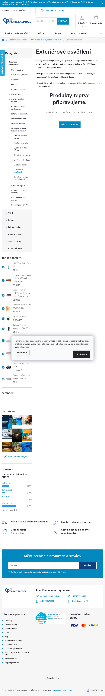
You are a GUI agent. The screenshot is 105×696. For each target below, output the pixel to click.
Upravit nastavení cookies (62, 690)
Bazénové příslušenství (14, 63)
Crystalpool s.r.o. (54, 678)
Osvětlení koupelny (22, 155)
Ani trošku (7, 503)
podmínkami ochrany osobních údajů (50, 572)
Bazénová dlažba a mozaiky (19, 191)
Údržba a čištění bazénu (18, 100)
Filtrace (14, 84)
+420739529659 (79, 596)
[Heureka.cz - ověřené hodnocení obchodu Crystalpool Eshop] (50, 618)
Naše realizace (11, 628)
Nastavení (22, 352)
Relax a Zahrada (15, 234)
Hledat (62, 21)
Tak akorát (7, 489)
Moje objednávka (12, 662)
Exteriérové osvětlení (19, 170)
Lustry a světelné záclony (21, 149)
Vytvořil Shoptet (97, 690)
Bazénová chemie (18, 89)
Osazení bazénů (18, 123)
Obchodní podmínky (13, 648)
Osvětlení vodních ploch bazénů (21, 178)
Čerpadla (15, 79)
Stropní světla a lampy (20, 136)
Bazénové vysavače (19, 74)
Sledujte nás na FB (80, 601)
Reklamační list (11, 658)
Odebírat (88, 565)
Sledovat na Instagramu (19, 456)
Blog (6, 636)
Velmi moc (7, 483)
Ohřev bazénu (17, 70)
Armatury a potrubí (19, 185)
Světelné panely (20, 165)
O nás (7, 632)
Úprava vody (16, 94)
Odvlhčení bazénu (18, 118)
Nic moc (6, 496)
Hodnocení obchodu (13, 640)
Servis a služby (19, 10)
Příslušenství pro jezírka (18, 198)
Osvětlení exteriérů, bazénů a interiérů (19, 129)
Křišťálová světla (21, 143)
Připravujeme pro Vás (20, 205)
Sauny (11, 220)
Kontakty (5, 10)
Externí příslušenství (19, 114)
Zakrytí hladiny (14, 227)
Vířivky (11, 213)
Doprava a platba (12, 644)
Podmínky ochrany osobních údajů (17, 653)
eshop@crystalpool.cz (49, 596)
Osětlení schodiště (22, 160)
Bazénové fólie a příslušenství (18, 107)
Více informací (22, 346)
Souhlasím (81, 354)
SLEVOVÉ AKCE (15, 248)
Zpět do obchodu (69, 124)
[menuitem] (18, 33)
